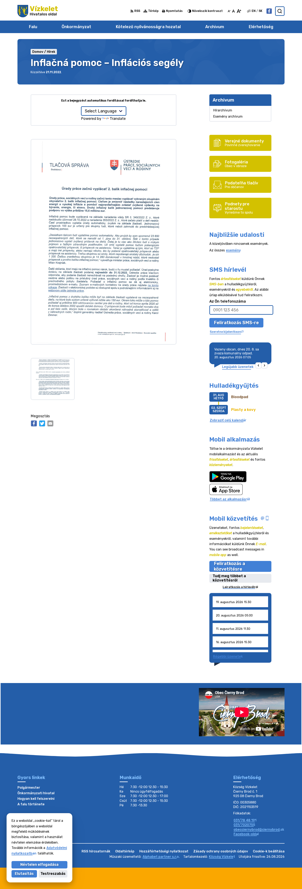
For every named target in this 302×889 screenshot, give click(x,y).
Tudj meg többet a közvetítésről (229, 578)
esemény (233, 250)
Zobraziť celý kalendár (228, 420)
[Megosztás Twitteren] (42, 423)
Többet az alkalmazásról (230, 499)
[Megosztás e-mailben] (50, 423)
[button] (258, 365)
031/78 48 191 (245, 820)
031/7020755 (244, 825)
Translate (118, 118)
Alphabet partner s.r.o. (161, 857)
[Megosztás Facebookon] (34, 423)
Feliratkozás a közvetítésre (229, 566)
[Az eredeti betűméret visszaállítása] (233, 11)
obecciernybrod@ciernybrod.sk (259, 829)
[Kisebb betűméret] (229, 11)
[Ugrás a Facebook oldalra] (269, 11)
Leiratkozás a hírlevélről (240, 587)
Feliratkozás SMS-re (236, 322)
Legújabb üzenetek (238, 367)
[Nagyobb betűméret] (239, 11)
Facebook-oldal (246, 834)
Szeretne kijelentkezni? (227, 332)
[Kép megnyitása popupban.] (52, 378)
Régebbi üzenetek (228, 656)
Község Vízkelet (222, 857)
